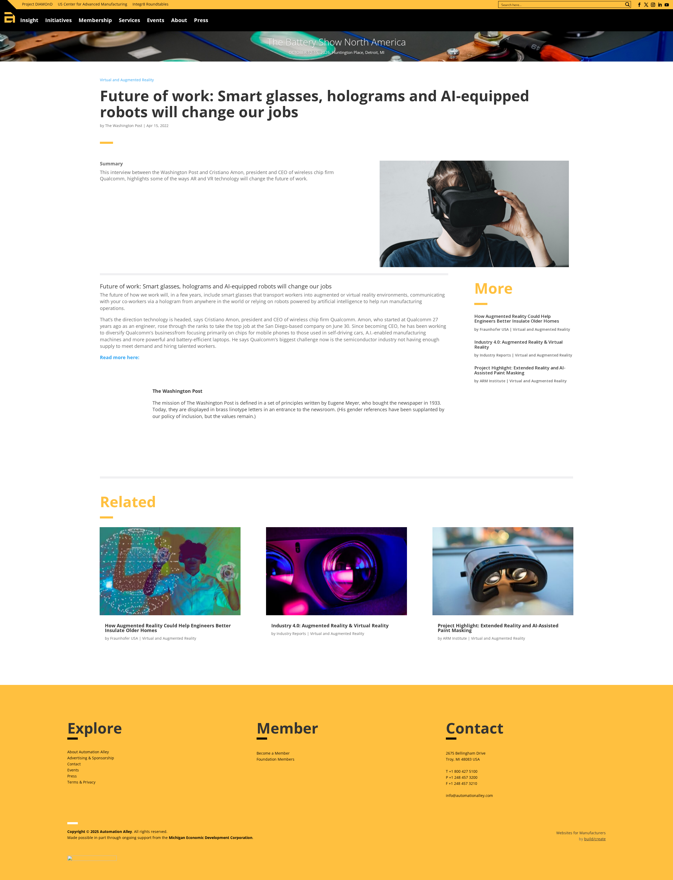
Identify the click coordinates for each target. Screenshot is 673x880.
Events (155, 20)
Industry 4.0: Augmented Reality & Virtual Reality (518, 344)
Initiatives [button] (58, 20)
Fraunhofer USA (494, 329)
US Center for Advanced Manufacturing (92, 4)
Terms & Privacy (81, 782)
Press (72, 776)
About (179, 20)
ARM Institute (492, 380)
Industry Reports (495, 355)
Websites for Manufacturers (581, 832)
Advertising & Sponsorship (90, 757)
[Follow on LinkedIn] (660, 5)
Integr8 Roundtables (150, 4)
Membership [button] (95, 20)
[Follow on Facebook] (639, 5)
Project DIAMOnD (37, 4)
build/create (595, 838)
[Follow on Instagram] (653, 5)
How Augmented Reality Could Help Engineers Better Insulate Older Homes (516, 318)
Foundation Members (275, 759)
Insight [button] (29, 20)
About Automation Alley (88, 751)
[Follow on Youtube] (666, 5)
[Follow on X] (646, 5)
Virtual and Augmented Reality (127, 79)
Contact (74, 763)
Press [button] (201, 20)
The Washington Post (123, 125)
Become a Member (273, 753)
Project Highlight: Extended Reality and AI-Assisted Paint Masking (519, 370)
